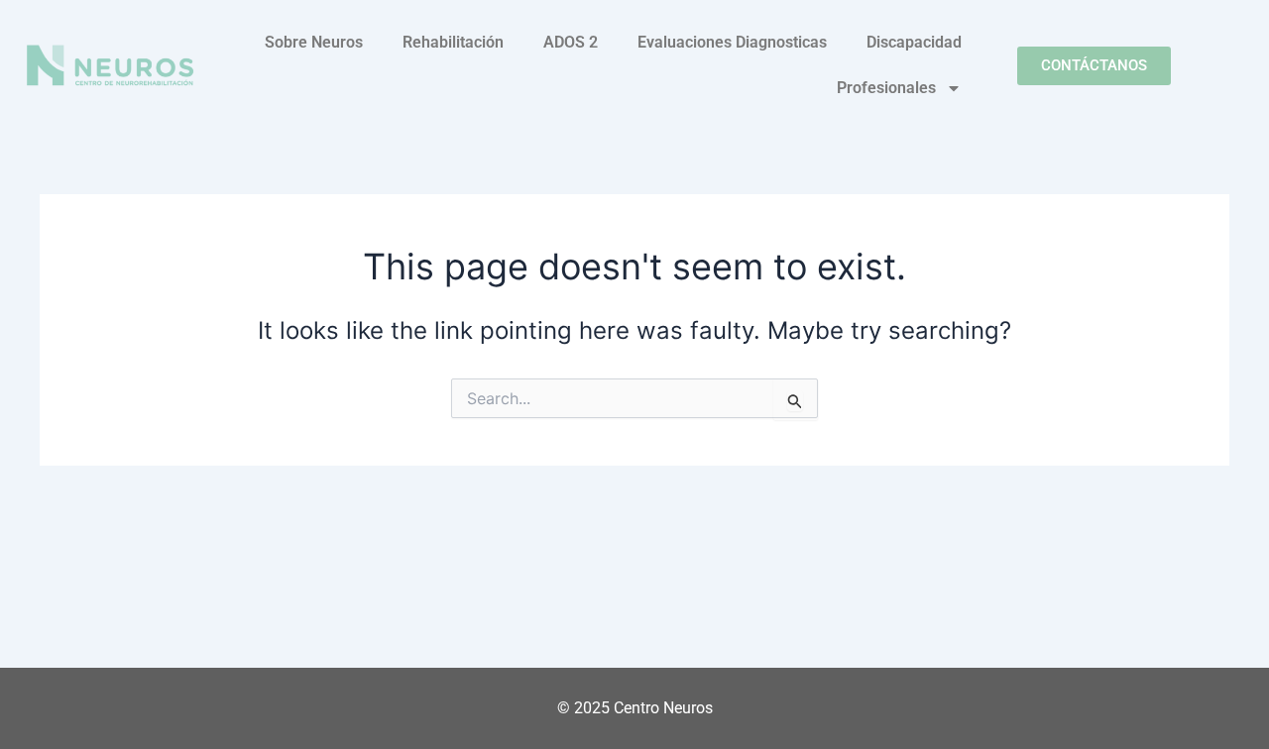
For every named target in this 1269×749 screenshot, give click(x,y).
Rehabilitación (453, 42)
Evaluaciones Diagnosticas (732, 42)
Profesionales (886, 87)
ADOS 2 (570, 42)
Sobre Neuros (314, 42)
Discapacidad (914, 42)
